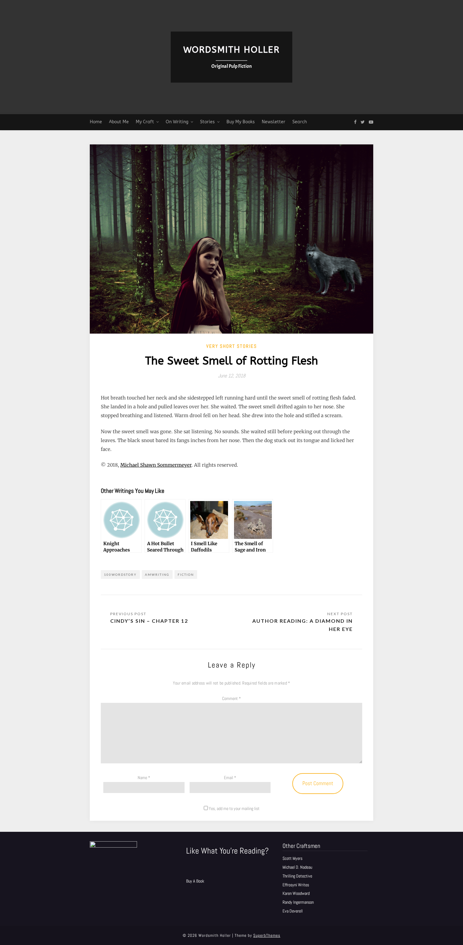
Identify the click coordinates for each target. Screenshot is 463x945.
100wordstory (120, 574)
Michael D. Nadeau (297, 867)
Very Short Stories (231, 346)
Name (144, 777)
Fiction (186, 574)
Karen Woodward (296, 893)
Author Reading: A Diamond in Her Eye (302, 625)
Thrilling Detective (297, 876)
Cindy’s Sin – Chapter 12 (149, 621)
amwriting (157, 574)
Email (230, 777)
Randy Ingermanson (298, 902)
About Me (119, 122)
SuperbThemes (266, 935)
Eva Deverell (293, 911)
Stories (207, 122)
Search (299, 122)
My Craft (145, 122)
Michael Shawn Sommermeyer (155, 465)
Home (96, 122)
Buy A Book (195, 881)
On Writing (177, 122)
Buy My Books (240, 122)
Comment (231, 698)
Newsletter (273, 122)
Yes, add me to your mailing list (234, 808)
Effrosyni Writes (296, 885)
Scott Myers (292, 858)
